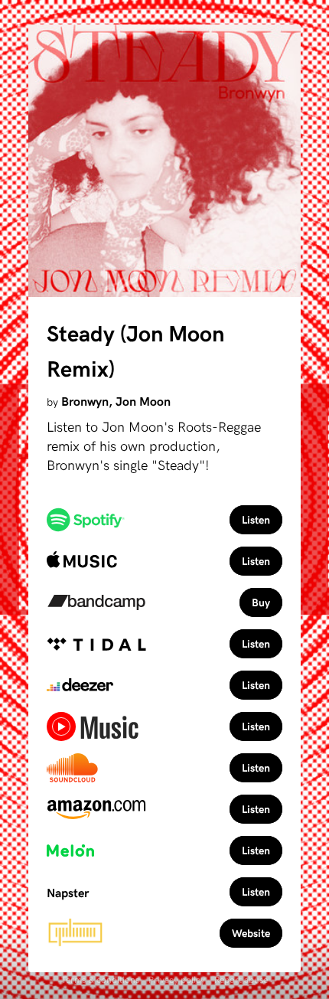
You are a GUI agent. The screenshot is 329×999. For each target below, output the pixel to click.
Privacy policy (176, 979)
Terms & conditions (100, 979)
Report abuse (241, 979)
